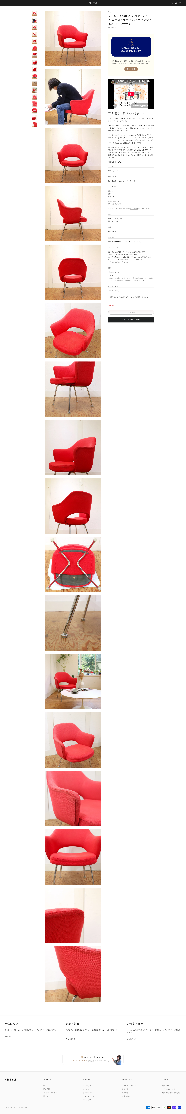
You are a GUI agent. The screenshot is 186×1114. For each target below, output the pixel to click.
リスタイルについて (129, 1086)
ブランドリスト (88, 1093)
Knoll (110, 12)
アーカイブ (87, 1100)
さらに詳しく (9, 1036)
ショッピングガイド (50, 1093)
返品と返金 (46, 1089)
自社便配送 (140, 278)
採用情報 (125, 1093)
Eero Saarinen (121, 181)
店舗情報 (125, 1089)
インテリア (87, 1086)
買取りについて (48, 1096)
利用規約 (165, 1086)
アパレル (86, 1089)
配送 (44, 1086)
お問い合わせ (134, 208)
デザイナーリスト (89, 1096)
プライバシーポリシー (170, 1089)
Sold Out (131, 312)
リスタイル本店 (113, 291)
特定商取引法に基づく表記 (171, 1093)
